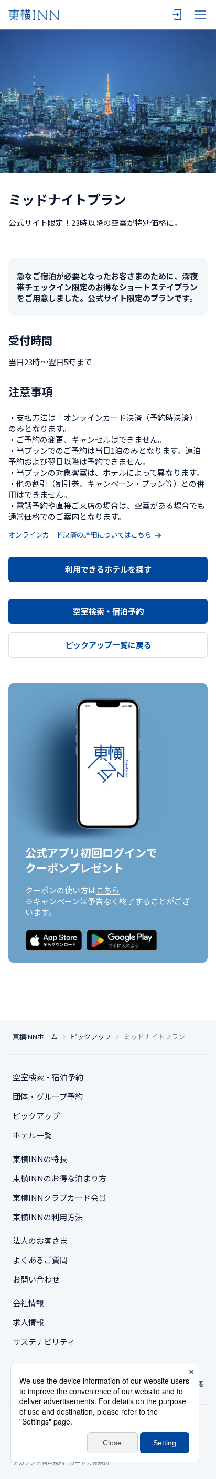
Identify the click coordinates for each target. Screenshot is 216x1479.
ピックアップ (90, 1037)
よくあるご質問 (40, 1259)
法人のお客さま (40, 1240)
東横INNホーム (35, 1037)
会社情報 (28, 1302)
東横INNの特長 (40, 1158)
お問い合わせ (36, 1279)
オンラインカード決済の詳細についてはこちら (80, 535)
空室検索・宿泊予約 (108, 611)
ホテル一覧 (32, 1135)
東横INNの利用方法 (48, 1216)
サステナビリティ (44, 1341)
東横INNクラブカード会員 (59, 1197)
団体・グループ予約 (48, 1096)
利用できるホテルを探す (108, 569)
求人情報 (28, 1322)
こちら (108, 889)
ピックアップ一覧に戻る (108, 644)
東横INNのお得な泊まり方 (59, 1178)
